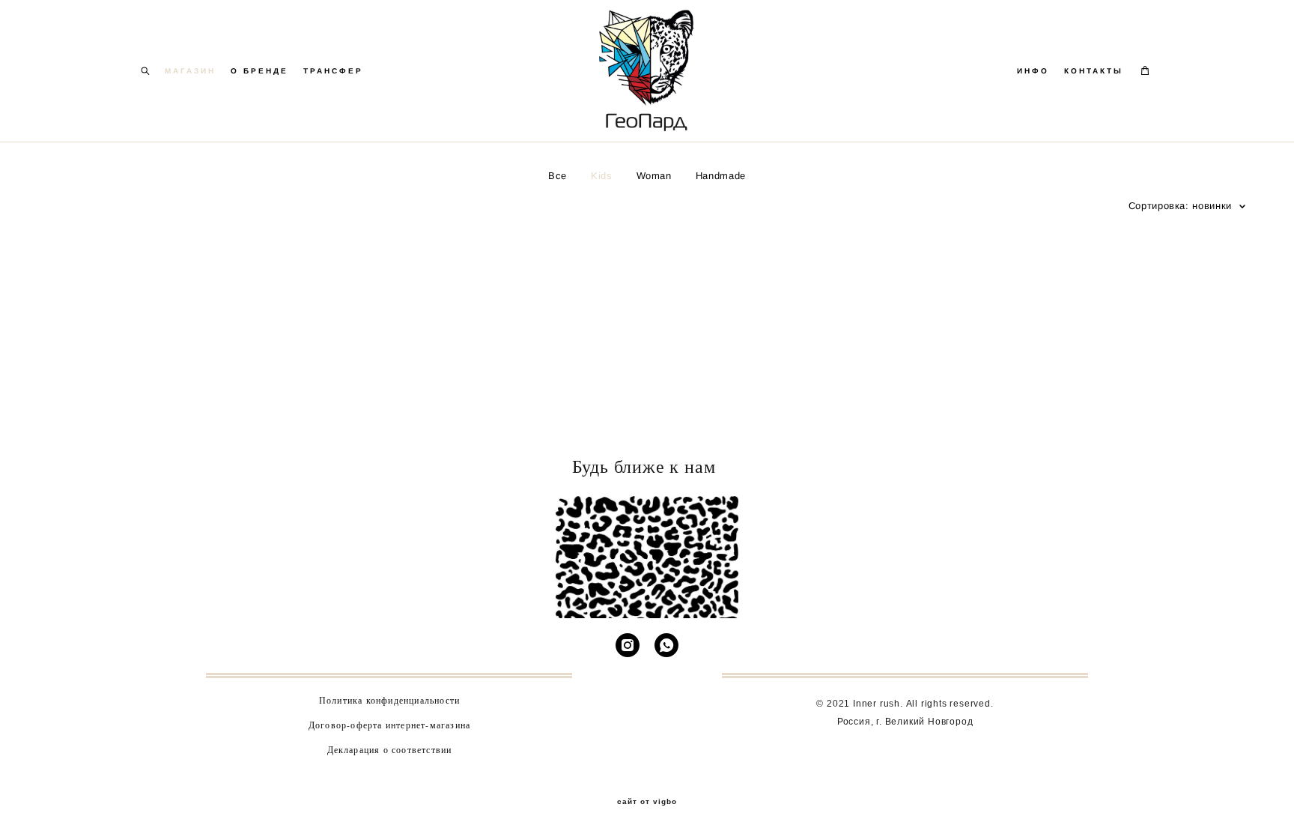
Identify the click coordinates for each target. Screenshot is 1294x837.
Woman (654, 175)
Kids (602, 175)
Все (557, 175)
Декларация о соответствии (389, 749)
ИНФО (1033, 71)
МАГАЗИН (190, 71)
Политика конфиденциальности (389, 700)
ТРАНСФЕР (333, 71)
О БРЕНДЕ (259, 71)
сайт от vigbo (647, 802)
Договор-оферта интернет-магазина (389, 725)
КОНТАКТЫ (1093, 71)
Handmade (721, 175)
